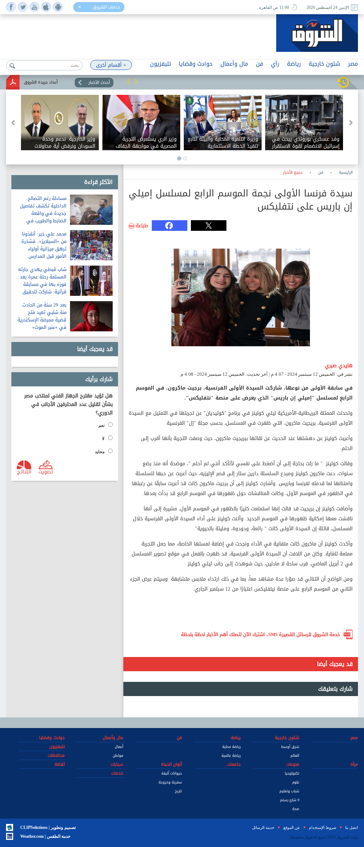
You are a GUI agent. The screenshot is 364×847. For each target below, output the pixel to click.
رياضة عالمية (231, 755)
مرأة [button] (354, 764)
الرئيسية (346, 172)
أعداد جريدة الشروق (41, 82)
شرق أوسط (290, 746)
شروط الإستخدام (322, 827)
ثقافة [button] (59, 764)
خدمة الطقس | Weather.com (45, 836)
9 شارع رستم (289, 800)
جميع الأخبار (293, 172)
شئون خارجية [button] (324, 63)
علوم (295, 782)
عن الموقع (291, 827)
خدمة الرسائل (263, 827)
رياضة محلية (231, 746)
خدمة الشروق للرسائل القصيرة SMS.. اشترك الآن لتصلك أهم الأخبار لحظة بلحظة (260, 634)
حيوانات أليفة (171, 773)
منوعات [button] (292, 764)
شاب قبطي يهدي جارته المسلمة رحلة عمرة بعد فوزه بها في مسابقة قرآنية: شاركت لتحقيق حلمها (42, 284)
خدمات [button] (117, 773)
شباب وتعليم (289, 791)
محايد (100, 451)
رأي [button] (275, 63)
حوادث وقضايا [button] (196, 63)
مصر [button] (353, 63)
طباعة (142, 225)
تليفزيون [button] (160, 63)
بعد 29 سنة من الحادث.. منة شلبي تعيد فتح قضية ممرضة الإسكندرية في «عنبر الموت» (41, 316)
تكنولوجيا (292, 773)
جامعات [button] (234, 764)
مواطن (118, 755)
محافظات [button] (56, 755)
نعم (101, 425)
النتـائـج (24, 471)
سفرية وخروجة (170, 782)
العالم (294, 755)
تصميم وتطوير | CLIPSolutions (48, 827)
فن (320, 172)
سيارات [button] (117, 764)
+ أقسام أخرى (111, 65)
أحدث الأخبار (99, 82)
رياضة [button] (294, 63)
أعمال (119, 746)
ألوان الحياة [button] (171, 764)
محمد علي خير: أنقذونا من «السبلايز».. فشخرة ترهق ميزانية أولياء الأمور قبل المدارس (43, 245)
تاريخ (178, 791)
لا (103, 438)
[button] (128, 81)
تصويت (45, 471)
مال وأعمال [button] (234, 63)
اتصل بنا (351, 827)
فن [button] (259, 63)
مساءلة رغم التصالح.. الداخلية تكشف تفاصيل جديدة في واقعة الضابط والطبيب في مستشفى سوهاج (43, 213)
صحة (295, 808)
